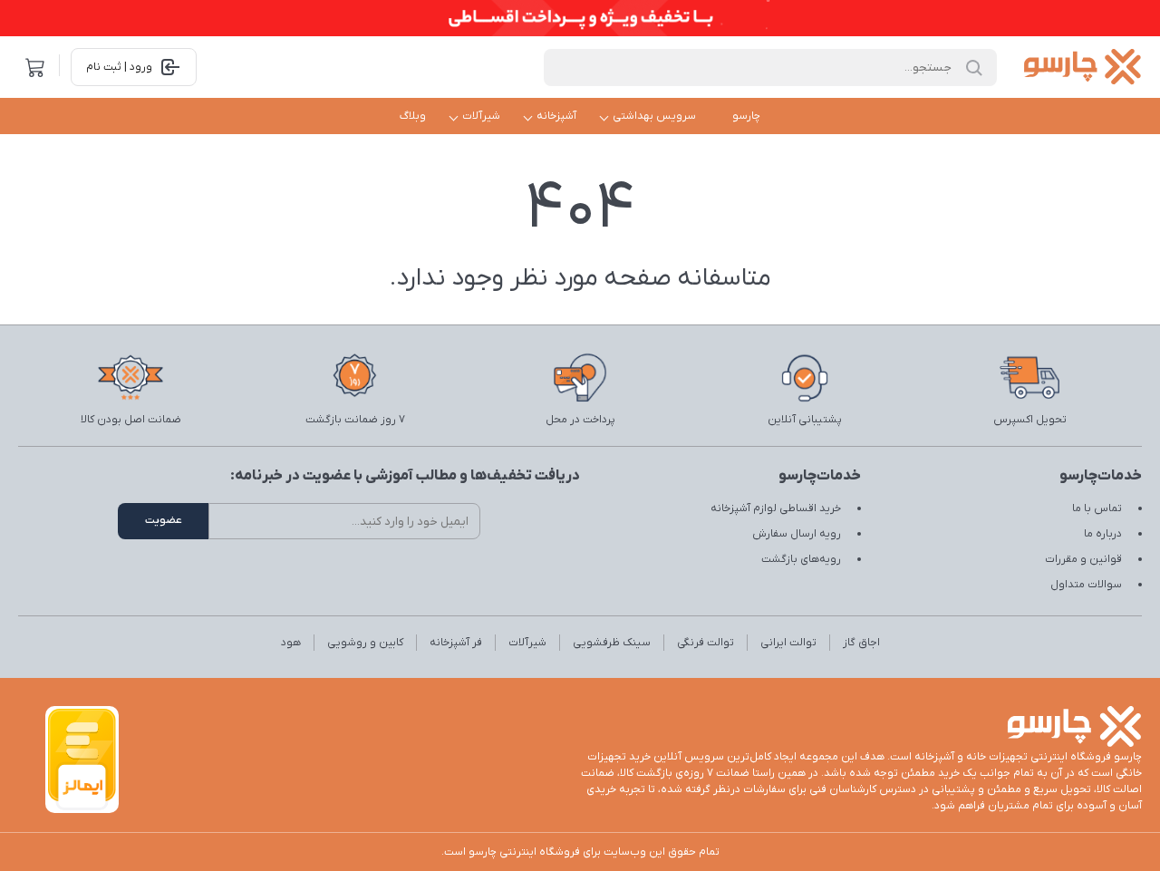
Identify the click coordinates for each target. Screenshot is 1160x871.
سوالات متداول (1086, 584)
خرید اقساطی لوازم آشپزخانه (775, 508)
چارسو (746, 116)
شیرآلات (481, 116)
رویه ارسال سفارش (796, 534)
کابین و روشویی (365, 642)
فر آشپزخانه (456, 642)
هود (291, 642)
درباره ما (1103, 534)
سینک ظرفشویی (612, 642)
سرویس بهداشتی (654, 116)
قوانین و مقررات (1083, 559)
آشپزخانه (556, 116)
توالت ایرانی (788, 642)
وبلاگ (413, 116)
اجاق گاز (861, 642)
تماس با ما (1097, 508)
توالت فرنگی (705, 642)
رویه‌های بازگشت (801, 559)
